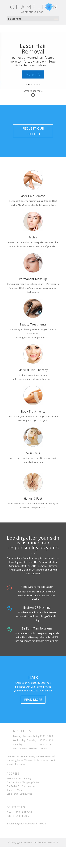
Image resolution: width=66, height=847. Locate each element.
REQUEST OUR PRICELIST (33, 131)
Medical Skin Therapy (33, 370)
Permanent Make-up (33, 279)
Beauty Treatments (33, 324)
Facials (33, 237)
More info (33, 74)
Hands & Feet (33, 498)
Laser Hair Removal (33, 48)
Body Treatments (33, 411)
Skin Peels (33, 453)
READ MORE (33, 699)
